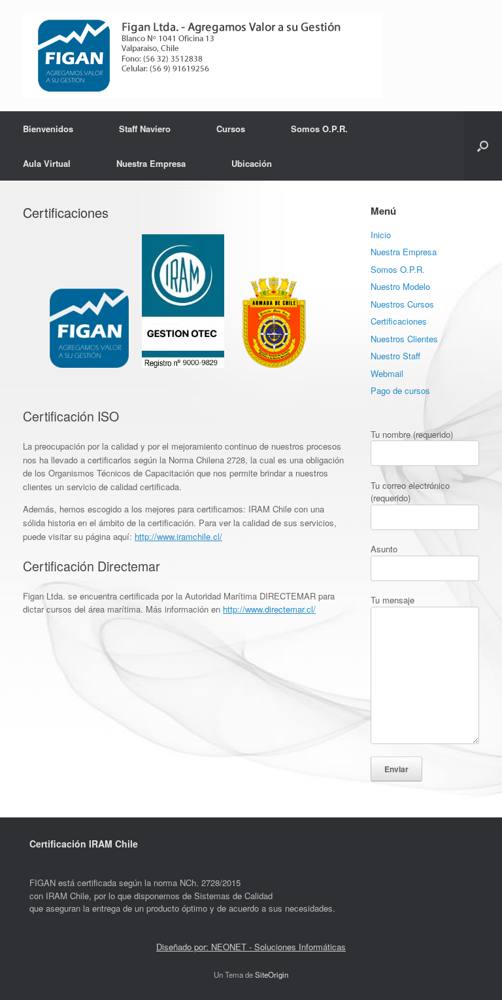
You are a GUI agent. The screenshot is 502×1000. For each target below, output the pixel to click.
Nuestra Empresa (151, 163)
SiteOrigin (271, 974)
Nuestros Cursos (402, 304)
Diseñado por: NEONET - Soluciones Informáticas (251, 946)
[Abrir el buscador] (482, 146)
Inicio (381, 234)
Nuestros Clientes (404, 338)
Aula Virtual (47, 163)
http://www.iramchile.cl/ (178, 536)
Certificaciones (399, 321)
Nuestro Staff (395, 355)
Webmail (387, 373)
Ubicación (251, 163)
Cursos (230, 128)
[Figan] (202, 55)
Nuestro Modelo (400, 286)
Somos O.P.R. (319, 128)
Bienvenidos (48, 128)
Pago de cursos (400, 390)
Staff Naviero (145, 128)
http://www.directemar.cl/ (269, 609)
